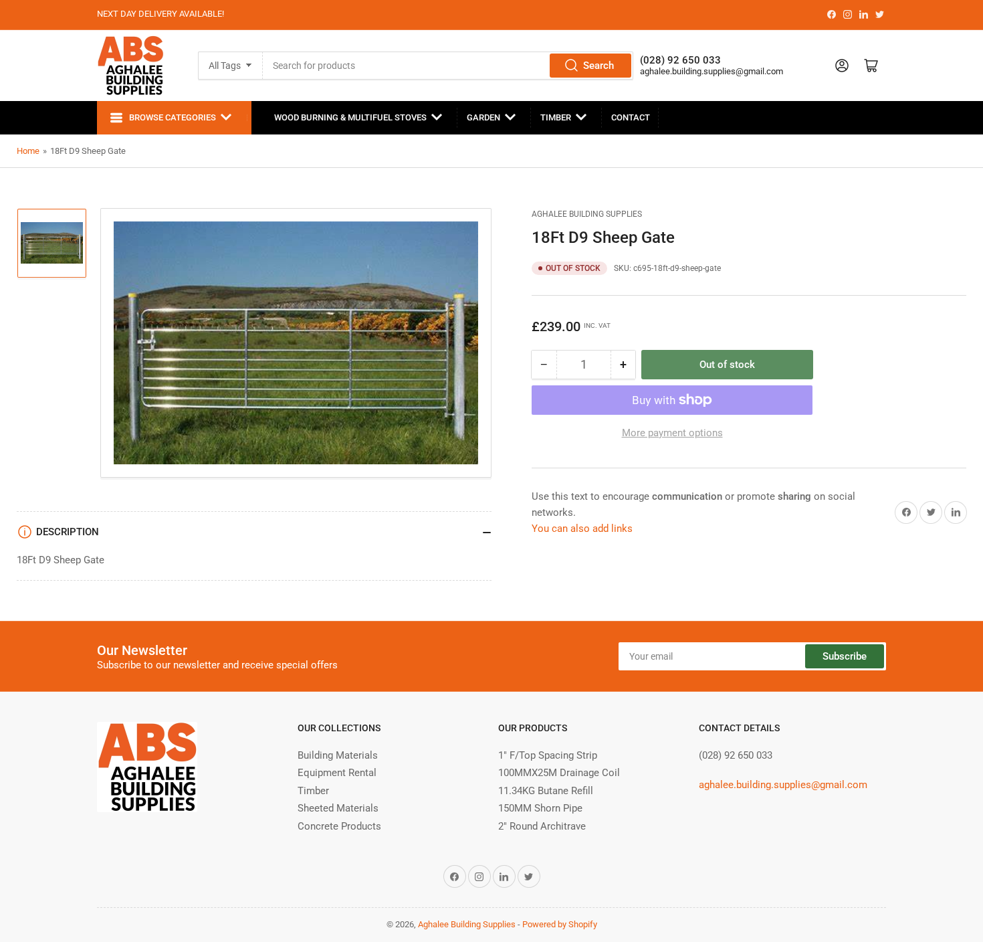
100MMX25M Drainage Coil (559, 773)
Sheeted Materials (338, 808)
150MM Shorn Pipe (540, 808)
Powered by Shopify (559, 924)
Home (28, 151)
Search (598, 66)
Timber (555, 117)
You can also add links (582, 529)
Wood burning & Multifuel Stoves (350, 117)
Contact (630, 117)
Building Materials (338, 755)
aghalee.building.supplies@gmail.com (711, 71)
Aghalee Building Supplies (587, 214)
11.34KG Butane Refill (545, 791)
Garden (483, 117)
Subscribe (845, 656)
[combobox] (448, 66)
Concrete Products (339, 826)
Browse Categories (172, 117)
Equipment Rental (337, 773)
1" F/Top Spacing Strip (547, 755)
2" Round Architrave (542, 826)
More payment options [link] (672, 433)
